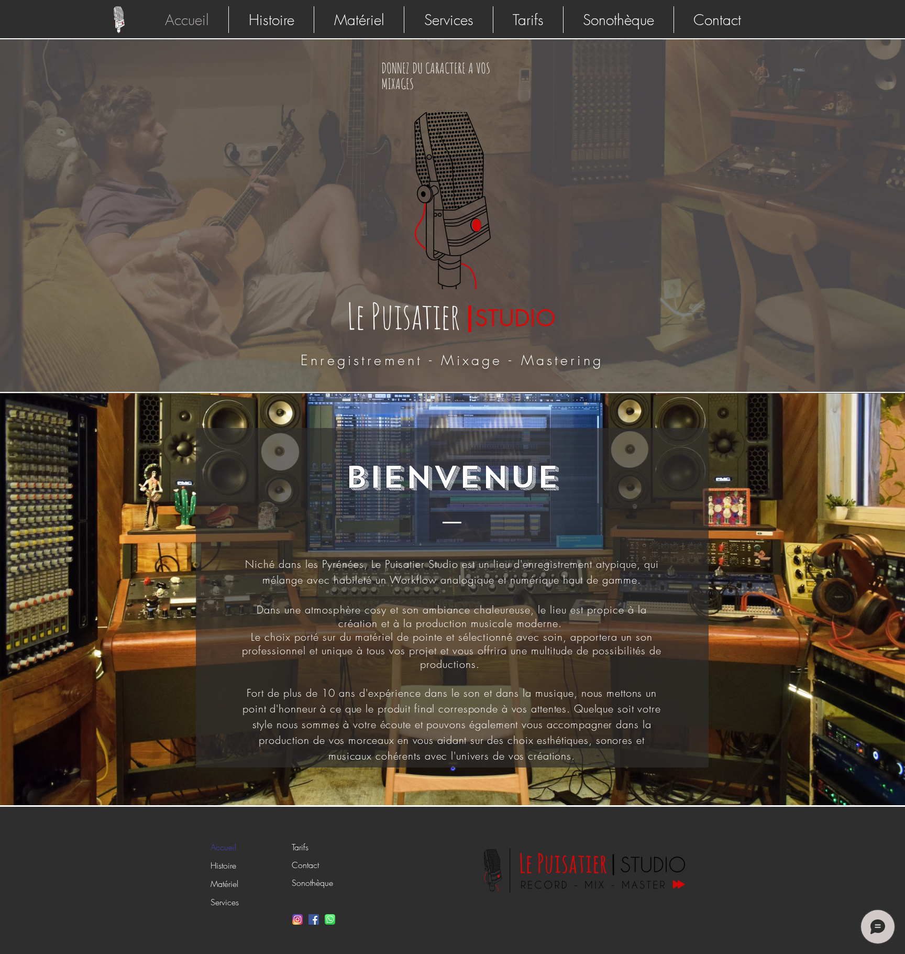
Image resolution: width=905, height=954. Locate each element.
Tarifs (300, 847)
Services (225, 902)
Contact (305, 865)
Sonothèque (312, 883)
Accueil (223, 847)
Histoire (223, 865)
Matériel (224, 884)
